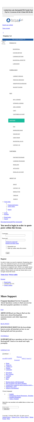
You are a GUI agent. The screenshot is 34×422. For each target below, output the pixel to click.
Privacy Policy (24, 417)
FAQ (2, 309)
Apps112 (28, 358)
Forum (8, 377)
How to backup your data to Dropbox (16, 383)
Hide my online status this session (16, 248)
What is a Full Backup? (12, 388)
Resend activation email (12, 243)
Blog (7, 379)
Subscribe (6, 409)
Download (9, 372)
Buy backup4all (17, 222)
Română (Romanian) (15, 397)
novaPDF (5, 358)
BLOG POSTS (5, 324)
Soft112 (24, 358)
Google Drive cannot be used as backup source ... (19, 385)
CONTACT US (5, 350)
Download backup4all (7, 222)
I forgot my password (11, 242)
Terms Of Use (16, 417)
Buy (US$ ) (8, 15)
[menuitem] (13, 205)
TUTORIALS (5, 336)
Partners (8, 368)
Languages (9, 369)
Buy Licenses (9, 374)
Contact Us (9, 366)
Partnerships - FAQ (11, 386)
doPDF (10, 358)
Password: (5, 238)
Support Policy (6, 417)
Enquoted (17, 360)
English (11, 394)
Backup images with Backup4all (15, 382)
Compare (8, 376)
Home (7, 363)
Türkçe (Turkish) (14, 399)
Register (3, 279)
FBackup (19, 357)
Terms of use (4, 274)
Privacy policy (13, 274)
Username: (5, 233)
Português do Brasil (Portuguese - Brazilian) (21, 395)
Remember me (11, 246)
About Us (8, 365)
